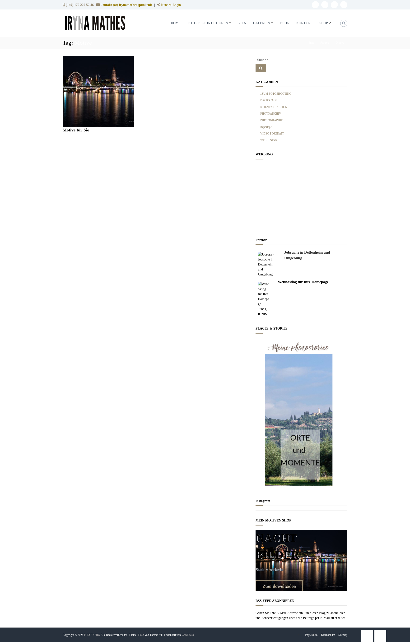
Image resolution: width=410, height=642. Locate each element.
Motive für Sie (76, 130)
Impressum (311, 635)
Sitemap (342, 635)
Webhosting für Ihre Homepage (303, 282)
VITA (242, 23)
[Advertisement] (301, 197)
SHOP (323, 23)
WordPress (188, 635)
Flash (141, 635)
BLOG (284, 23)
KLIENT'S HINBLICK (273, 107)
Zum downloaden (279, 586)
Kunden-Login (170, 5)
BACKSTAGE (268, 100)
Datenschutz (328, 635)
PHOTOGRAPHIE (271, 120)
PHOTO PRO (92, 635)
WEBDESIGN (268, 140)
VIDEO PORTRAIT (272, 133)
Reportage (266, 127)
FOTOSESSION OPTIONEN (208, 23)
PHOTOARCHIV (270, 113)
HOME (176, 23)
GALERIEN (261, 23)
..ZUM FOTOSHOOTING (275, 93)
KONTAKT (304, 23)
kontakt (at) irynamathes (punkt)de (126, 4)
